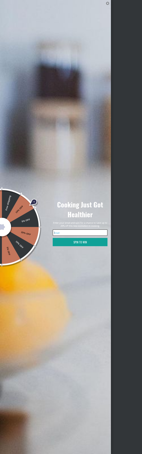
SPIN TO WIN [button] (80, 242)
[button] (107, 3)
